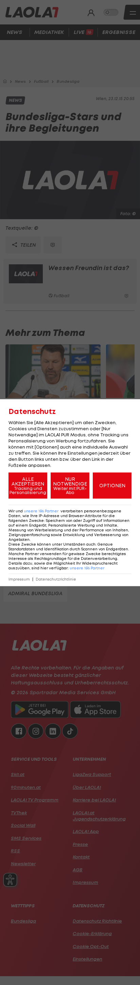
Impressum (19, 579)
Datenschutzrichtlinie (56, 579)
